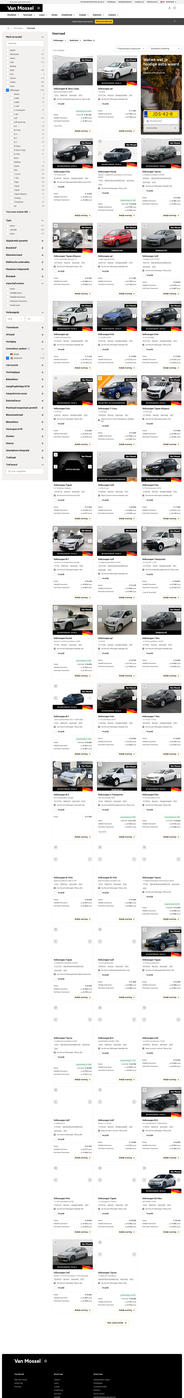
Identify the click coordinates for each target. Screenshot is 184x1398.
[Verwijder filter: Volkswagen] (65, 41)
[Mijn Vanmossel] (170, 8)
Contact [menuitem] (112, 15)
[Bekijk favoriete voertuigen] (175, 8)
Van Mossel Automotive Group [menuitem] (91, 2)
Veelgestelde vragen (102, 1380)
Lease (56, 1383)
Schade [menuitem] (82, 15)
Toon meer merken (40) (17, 212)
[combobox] (25, 471)
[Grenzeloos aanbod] (29, 349)
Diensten (57, 1394)
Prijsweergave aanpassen (129, 48)
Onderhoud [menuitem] (66, 15)
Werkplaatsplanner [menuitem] (125, 2)
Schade (57, 1387)
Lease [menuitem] (42, 15)
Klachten (97, 1390)
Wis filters (87, 40)
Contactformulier (100, 1387)
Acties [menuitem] (54, 15)
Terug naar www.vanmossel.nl (20, 2)
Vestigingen (98, 1383)
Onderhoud (58, 1390)
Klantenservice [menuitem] (152, 2)
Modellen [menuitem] (11, 15)
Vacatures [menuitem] (138, 2)
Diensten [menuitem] (97, 15)
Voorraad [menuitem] (27, 15)
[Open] (43, 471)
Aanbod (57, 1380)
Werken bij (18, 1383)
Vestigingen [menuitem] (111, 2)
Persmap (17, 1387)
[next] (90, 70)
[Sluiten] (175, 21)
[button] (170, 8)
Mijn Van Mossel (20, 1380)
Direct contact (99, 1394)
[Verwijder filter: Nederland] (80, 41)
